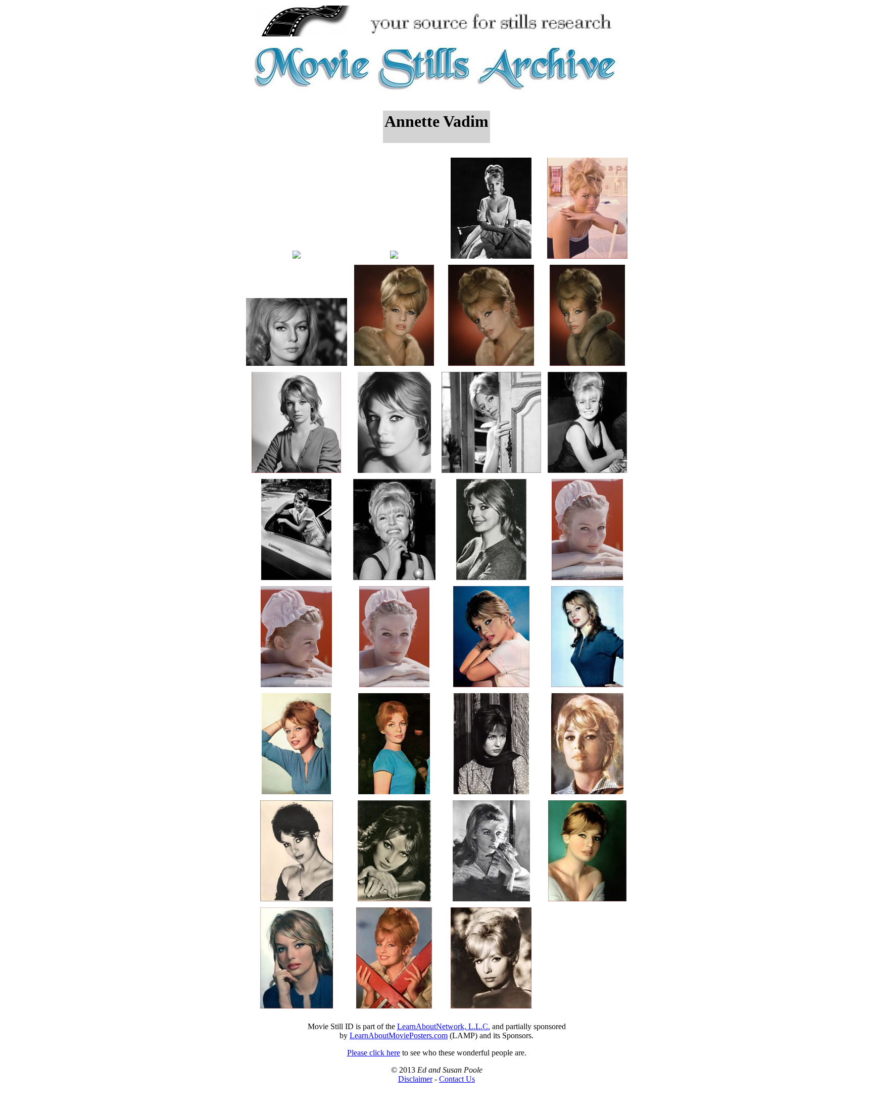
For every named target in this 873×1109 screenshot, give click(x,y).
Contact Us (457, 1079)
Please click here (373, 1052)
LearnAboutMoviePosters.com (399, 1035)
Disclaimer (415, 1079)
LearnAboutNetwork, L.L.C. (443, 1026)
